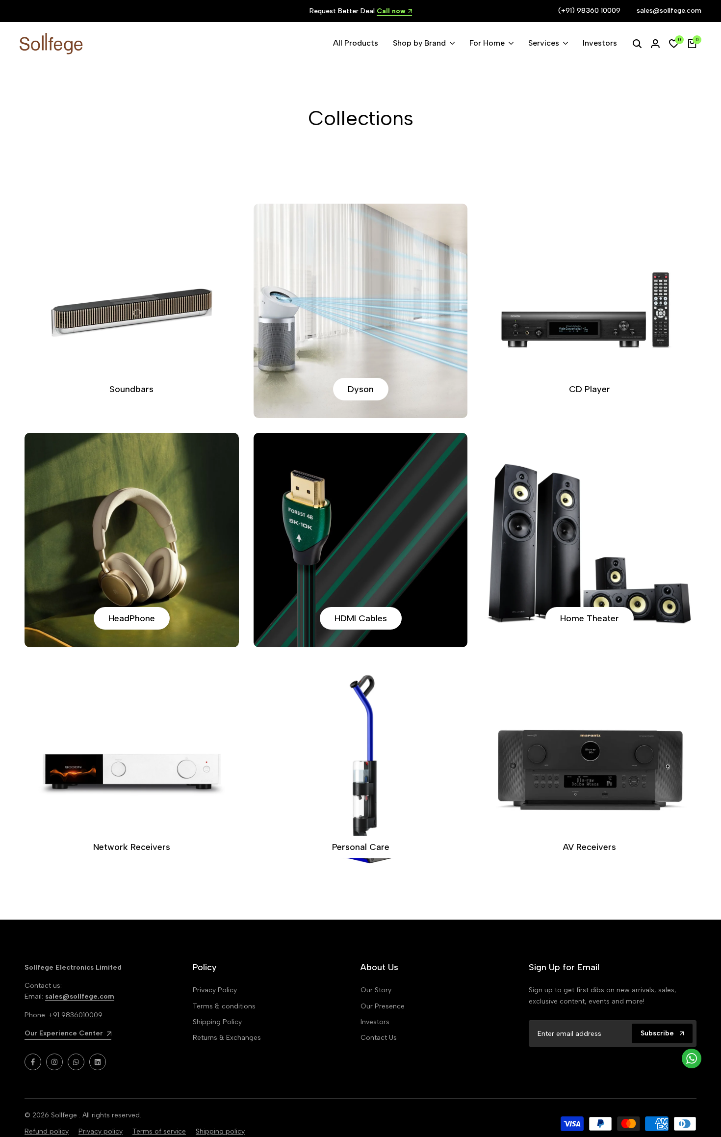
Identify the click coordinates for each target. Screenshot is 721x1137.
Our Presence (382, 1006)
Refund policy (47, 1131)
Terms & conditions (224, 1006)
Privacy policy (100, 1131)
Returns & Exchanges (227, 1037)
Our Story (375, 990)
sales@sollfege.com (669, 10)
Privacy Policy (215, 990)
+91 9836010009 (76, 1015)
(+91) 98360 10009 (589, 10)
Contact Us (378, 1037)
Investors (374, 1022)
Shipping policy (220, 1131)
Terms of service (159, 1131)
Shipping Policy (217, 1022)
